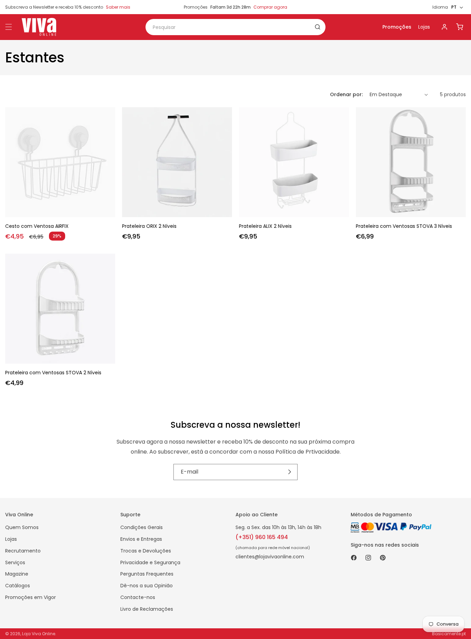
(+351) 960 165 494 (262, 537)
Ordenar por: (346, 94)
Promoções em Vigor (30, 597)
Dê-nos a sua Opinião (146, 585)
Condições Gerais (141, 527)
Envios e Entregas (141, 539)
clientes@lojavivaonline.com (270, 556)
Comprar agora (270, 7)
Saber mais (118, 7)
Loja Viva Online (38, 634)
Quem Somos (22, 527)
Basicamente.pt (449, 634)
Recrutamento (23, 550)
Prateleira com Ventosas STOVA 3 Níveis (404, 226)
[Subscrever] (290, 471)
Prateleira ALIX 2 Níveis (265, 226)
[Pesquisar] (317, 26)
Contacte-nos (137, 597)
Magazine (16, 573)
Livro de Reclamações (146, 609)
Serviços (15, 562)
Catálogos (17, 585)
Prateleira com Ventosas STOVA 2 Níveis (53, 372)
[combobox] (235, 27)
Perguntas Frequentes (146, 573)
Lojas (424, 26)
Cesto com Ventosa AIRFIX (37, 226)
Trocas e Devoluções (145, 550)
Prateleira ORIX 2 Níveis (149, 226)
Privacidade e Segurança (150, 562)
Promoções (396, 26)
